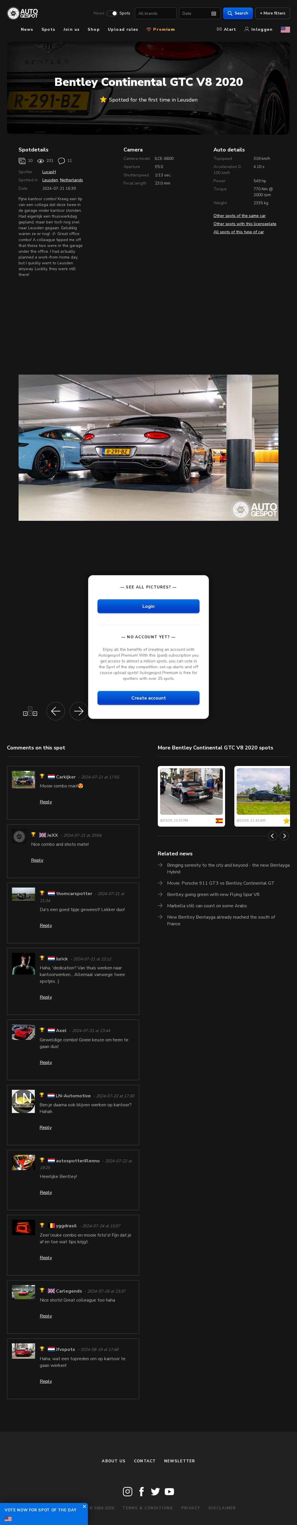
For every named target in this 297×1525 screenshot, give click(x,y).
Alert (230, 29)
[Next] (284, 836)
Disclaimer (222, 1508)
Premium (163, 29)
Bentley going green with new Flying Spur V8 (213, 894)
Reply (46, 802)
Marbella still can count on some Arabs (207, 906)
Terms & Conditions (147, 1508)
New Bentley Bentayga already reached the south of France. (221, 920)
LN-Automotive (73, 1096)
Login (148, 606)
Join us (72, 29)
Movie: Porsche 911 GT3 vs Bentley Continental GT (221, 883)
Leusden (50, 180)
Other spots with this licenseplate (244, 224)
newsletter (179, 1461)
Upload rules (123, 29)
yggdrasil (66, 1226)
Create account (148, 698)
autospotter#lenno (78, 1161)
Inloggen (262, 29)
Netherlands (71, 180)
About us (114, 1461)
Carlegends (69, 1291)
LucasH (49, 172)
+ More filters (272, 13)
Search (241, 13)
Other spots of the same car (239, 215)
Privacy (190, 1508)
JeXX (52, 835)
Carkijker (66, 777)
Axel (61, 1031)
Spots (124, 13)
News (99, 13)
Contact (145, 1461)
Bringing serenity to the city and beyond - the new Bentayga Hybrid (228, 868)
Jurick (62, 959)
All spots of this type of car (238, 232)
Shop (94, 29)
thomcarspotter (74, 894)
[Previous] (272, 836)
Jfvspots (65, 1350)
